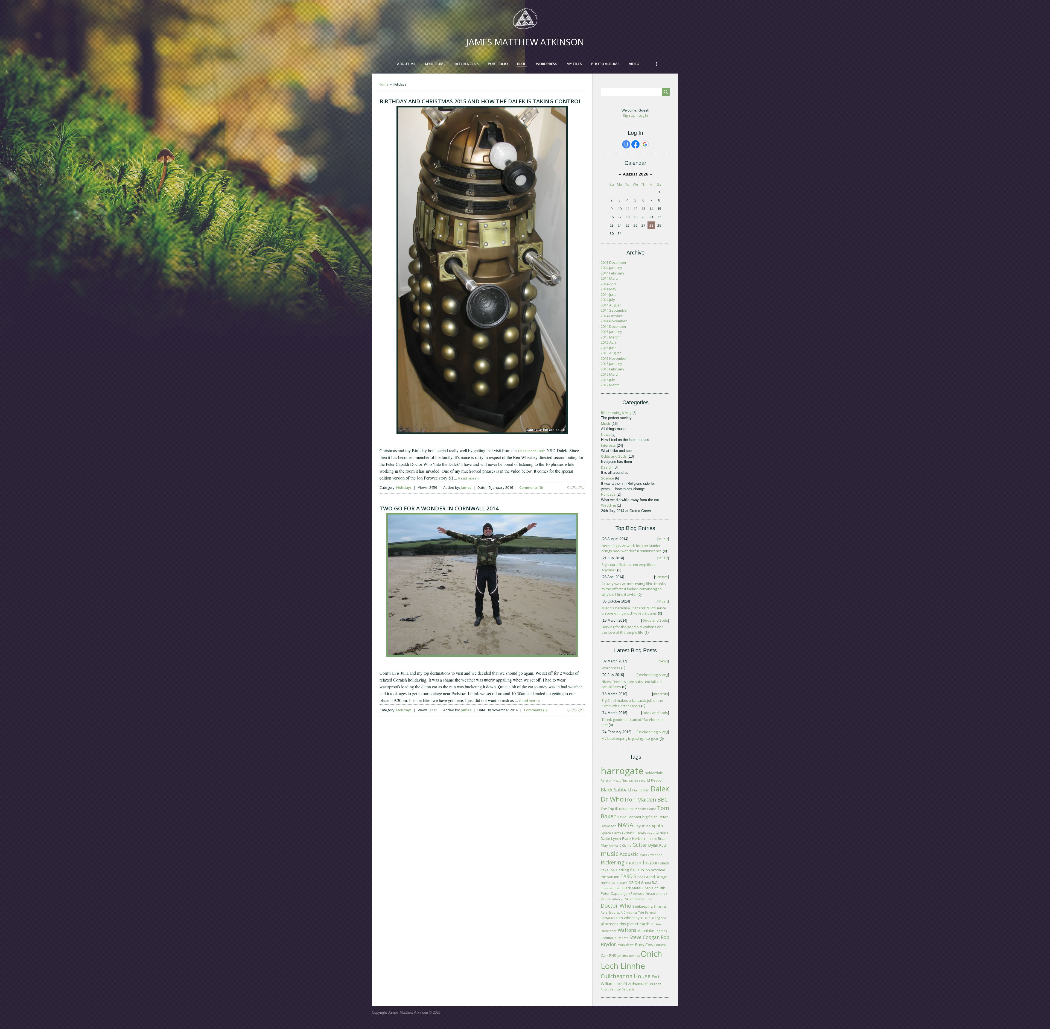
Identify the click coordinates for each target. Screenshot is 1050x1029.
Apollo (657, 825)
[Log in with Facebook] (635, 144)
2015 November (614, 358)
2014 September (614, 310)
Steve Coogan (644, 937)
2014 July (608, 299)
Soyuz (639, 825)
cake (605, 869)
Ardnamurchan (640, 983)
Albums (622, 883)
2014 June (609, 294)
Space (606, 833)
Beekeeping (642, 906)
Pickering (613, 862)
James (466, 487)
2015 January (611, 331)
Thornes (661, 931)
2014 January (611, 267)
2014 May (608, 289)
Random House (645, 809)
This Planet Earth (532, 450)
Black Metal (631, 887)
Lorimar (607, 937)
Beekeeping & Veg (616, 412)
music (610, 853)
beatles (634, 956)
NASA (625, 825)
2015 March (610, 337)
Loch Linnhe (623, 965)
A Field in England (653, 918)
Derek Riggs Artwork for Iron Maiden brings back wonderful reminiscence (632, 548)
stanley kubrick (611, 899)
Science (607, 478)
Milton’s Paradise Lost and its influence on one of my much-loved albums (634, 611)
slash (664, 863)
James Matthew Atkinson (525, 42)
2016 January (611, 363)
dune (664, 833)
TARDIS (628, 876)
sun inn (644, 869)
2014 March (610, 278)
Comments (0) (531, 487)
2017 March (610, 384)
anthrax (661, 894)
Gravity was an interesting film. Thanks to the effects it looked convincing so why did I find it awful (634, 589)
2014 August (611, 305)
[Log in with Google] (645, 144)
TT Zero (651, 839)
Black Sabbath (617, 789)
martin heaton (642, 862)
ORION (634, 882)
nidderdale (654, 772)
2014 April (609, 283)
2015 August (611, 352)
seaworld (642, 780)
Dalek (659, 789)
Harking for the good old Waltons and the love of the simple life (633, 629)
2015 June (609, 347)
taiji (636, 790)
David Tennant (629, 816)
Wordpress (611, 667)
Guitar (639, 844)
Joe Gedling (619, 869)
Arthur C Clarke (620, 845)
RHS (612, 955)
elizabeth (621, 938)
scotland (658, 869)
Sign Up (629, 115)
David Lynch (611, 838)
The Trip (607, 808)
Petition (657, 780)
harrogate (622, 770)
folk (633, 869)
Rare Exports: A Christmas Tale (622, 912)
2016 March (610, 374)
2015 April (609, 342)
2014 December (613, 326)
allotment (609, 923)
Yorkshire (626, 944)
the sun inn (610, 876)
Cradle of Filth (653, 887)
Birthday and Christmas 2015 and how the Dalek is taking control (481, 101)
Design (606, 467)
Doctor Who (616, 905)
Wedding (608, 505)
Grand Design (655, 876)
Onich (651, 953)
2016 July (608, 379)
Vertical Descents (622, 989)
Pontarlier (608, 918)
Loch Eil (621, 983)
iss (648, 825)
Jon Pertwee (634, 893)
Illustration (624, 808)
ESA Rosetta (631, 899)
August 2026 (635, 174)
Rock (663, 845)
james (622, 955)
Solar (644, 790)
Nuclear (627, 780)
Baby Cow (644, 944)
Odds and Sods (614, 456)
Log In (643, 115)
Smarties (660, 906)
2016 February (612, 369)
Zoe (640, 877)
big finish (650, 816)
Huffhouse (608, 883)
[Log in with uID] (626, 144)
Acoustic (629, 854)
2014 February (612, 273)
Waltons (627, 930)
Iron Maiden (640, 799)
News (605, 434)
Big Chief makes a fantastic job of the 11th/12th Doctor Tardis (632, 703)
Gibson (628, 832)
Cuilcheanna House (626, 976)
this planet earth (634, 923)
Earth (616, 833)
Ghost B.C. (649, 882)
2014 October (612, 315)
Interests (608, 445)
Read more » (468, 478)
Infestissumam (611, 888)
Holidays (404, 487)
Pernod (650, 912)
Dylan (653, 845)
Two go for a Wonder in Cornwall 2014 (439, 508)
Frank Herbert (633, 838)
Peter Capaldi (612, 893)
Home (384, 84)
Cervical (653, 833)
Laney (641, 833)
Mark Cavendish (651, 855)
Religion (606, 780)
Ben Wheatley (628, 917)
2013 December (613, 262)
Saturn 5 (647, 899)
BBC (662, 799)
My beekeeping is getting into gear (630, 738)
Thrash (650, 894)
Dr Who (612, 798)
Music (606, 423)
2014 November (614, 320)
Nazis (617, 780)
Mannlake (645, 930)
